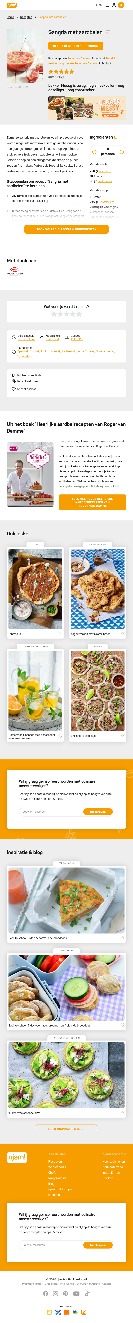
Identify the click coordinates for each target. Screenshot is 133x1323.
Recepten (26, 17)
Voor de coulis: (99, 164)
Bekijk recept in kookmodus (75, 46)
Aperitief (22, 351)
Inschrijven (98, 812)
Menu (99, 5)
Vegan (110, 351)
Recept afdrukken (28, 381)
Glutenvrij (54, 351)
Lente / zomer (85, 351)
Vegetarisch (24, 356)
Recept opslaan (26, 389)
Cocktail (34, 351)
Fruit (44, 351)
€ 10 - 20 (77, 339)
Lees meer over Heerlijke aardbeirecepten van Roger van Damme (92, 502)
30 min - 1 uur (26, 339)
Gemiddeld (52, 339)
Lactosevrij (68, 351)
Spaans (100, 351)
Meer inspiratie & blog (66, 1129)
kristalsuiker (105, 181)
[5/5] (61, 71)
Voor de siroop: (99, 190)
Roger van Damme (79, 58)
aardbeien (105, 171)
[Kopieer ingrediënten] (116, 137)
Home (10, 17)
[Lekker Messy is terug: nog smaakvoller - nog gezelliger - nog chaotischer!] (87, 108)
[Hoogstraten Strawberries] (15, 272)
